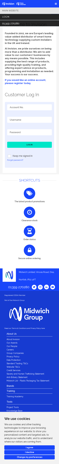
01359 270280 (10, 23)
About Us (12, 333)
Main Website (10, 10)
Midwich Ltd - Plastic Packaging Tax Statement (28, 381)
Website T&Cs (13, 367)
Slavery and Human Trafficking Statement (25, 374)
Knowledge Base (14, 411)
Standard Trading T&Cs (17, 363)
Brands (10, 386)
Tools (9, 401)
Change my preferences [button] (29, 457)
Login (5, 17)
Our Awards (12, 343)
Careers (10, 350)
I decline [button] (29, 452)
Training (11, 391)
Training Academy (15, 396)
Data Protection (14, 360)
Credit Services (13, 370)
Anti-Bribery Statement (17, 377)
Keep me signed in (22, 156)
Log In (29, 145)
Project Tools (13, 407)
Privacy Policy (13, 356)
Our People (12, 346)
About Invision (13, 339)
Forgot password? (15, 160)
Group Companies (15, 353)
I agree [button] (29, 447)
